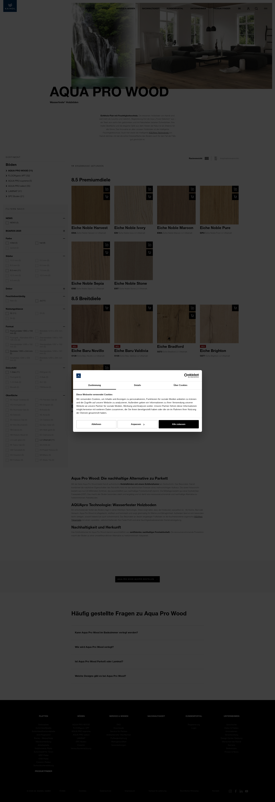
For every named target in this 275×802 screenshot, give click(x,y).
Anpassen (136, 424)
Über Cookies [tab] (180, 385)
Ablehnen (96, 424)
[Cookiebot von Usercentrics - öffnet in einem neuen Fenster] (186, 376)
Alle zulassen (178, 424)
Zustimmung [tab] (94, 385)
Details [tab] (137, 385)
